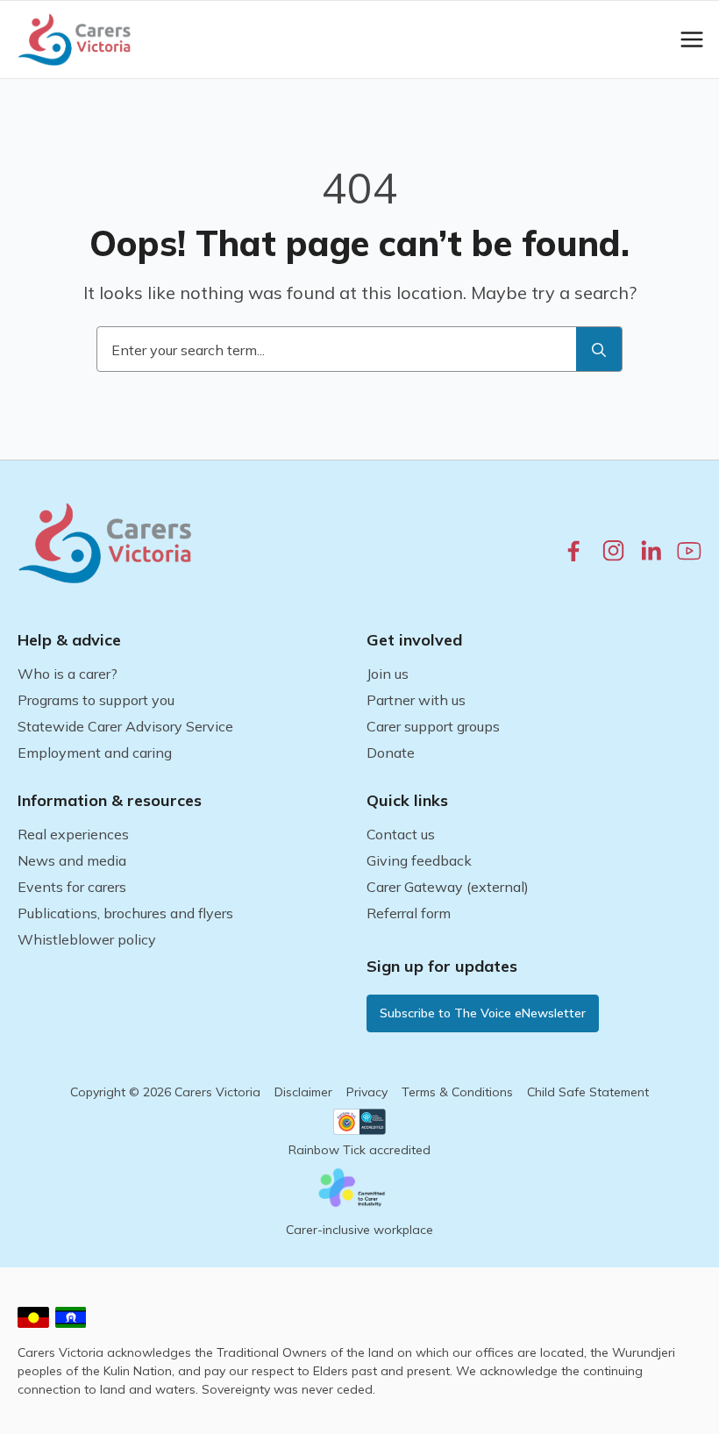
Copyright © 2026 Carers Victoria (165, 1092)
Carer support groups (433, 726)
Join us (388, 673)
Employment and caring (95, 752)
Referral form (409, 913)
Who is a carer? (67, 673)
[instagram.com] (613, 550)
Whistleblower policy (87, 939)
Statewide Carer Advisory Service (125, 726)
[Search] (599, 350)
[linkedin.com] (651, 550)
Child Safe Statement (588, 1092)
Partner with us (416, 700)
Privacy (367, 1092)
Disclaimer (303, 1092)
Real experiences (73, 834)
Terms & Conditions (457, 1092)
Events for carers (72, 886)
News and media (72, 860)
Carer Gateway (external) (448, 886)
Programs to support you (96, 700)
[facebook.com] (574, 550)
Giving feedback (419, 860)
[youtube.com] (689, 551)
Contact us (401, 834)
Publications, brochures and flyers (125, 913)
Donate (391, 752)
